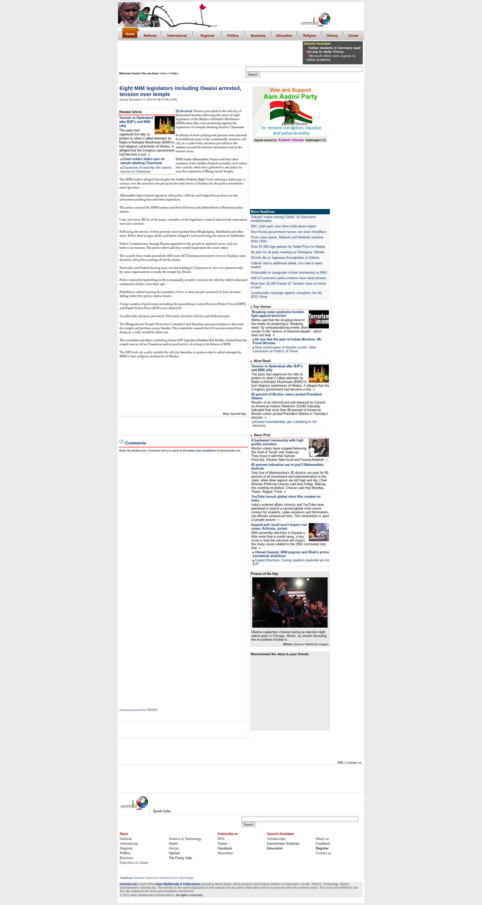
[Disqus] (183, 516)
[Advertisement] (210, 52)
